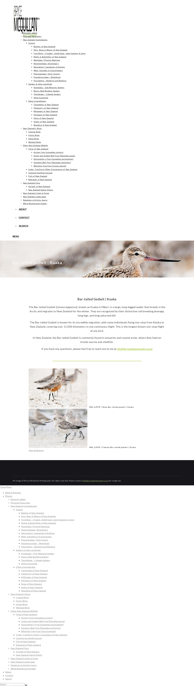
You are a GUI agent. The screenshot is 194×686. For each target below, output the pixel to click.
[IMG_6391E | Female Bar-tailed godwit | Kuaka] (58, 447)
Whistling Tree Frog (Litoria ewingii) (38, 631)
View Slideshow (36, 450)
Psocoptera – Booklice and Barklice (38, 546)
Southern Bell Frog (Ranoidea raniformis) (41, 628)
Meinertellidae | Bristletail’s (34, 530)
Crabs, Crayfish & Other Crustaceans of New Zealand (41, 634)
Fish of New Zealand (26, 641)
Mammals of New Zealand (28, 645)
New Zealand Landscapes (23, 662)
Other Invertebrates (26, 567)
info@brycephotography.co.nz (135, 348)
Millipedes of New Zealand (34, 577)
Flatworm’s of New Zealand (34, 574)
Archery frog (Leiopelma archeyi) (37, 618)
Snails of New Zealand (31, 587)
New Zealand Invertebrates (24, 506)
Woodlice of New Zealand (33, 590)
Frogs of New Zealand (26, 614)
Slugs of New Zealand (31, 584)
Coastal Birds (22, 597)
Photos (8, 496)
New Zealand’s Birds (20, 594)
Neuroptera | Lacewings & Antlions (38, 533)
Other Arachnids (29, 563)
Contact (9, 675)
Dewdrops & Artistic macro (24, 665)
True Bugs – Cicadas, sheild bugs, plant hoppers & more (47, 519)
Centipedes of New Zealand (34, 570)
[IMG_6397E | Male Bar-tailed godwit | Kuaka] (58, 407)
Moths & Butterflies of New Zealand (38, 523)
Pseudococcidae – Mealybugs (35, 543)
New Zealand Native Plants (29, 655)
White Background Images (23, 668)
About (8, 672)
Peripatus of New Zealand (33, 580)
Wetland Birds (23, 607)
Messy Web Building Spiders (35, 557)
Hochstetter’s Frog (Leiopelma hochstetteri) (42, 624)
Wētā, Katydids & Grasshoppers (36, 536)
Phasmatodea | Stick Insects (34, 540)
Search (8, 679)
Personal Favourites (20, 503)
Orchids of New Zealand (27, 651)
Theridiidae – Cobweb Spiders (35, 560)
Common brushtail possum (29, 638)
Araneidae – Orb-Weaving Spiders (37, 553)
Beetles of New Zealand (32, 513)
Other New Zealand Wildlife (24, 611)
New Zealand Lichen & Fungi (24, 658)
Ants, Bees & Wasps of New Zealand (38, 516)
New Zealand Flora (20, 648)
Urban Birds (22, 604)
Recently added (18, 499)
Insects (19, 509)
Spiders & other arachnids (28, 550)
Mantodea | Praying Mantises (35, 526)
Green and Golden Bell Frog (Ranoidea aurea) (43, 621)
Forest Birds (22, 601)
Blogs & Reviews (13, 492)
